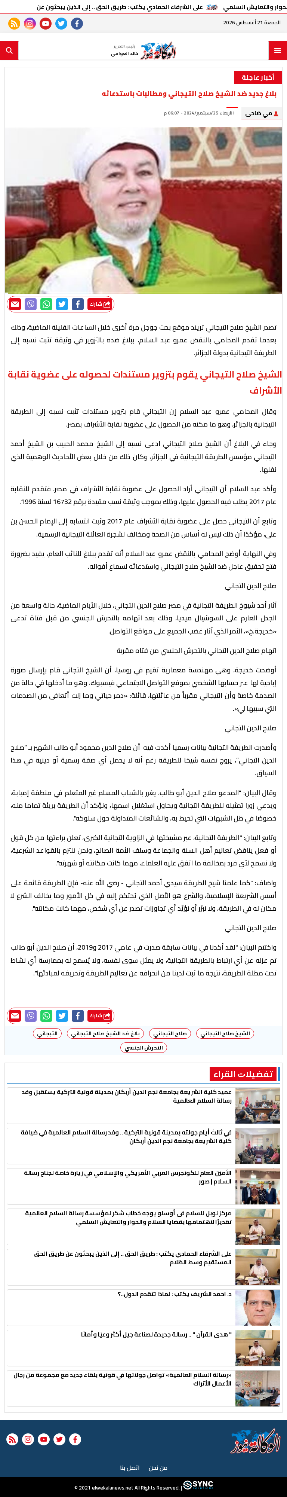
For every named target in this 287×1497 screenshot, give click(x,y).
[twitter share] (62, 304)
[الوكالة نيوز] (256, 1441)
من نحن (158, 1467)
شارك (96, 304)
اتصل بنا (130, 1467)
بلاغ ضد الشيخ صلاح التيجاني (105, 1033)
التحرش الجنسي (143, 1048)
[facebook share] (78, 304)
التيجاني (47, 1033)
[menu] (277, 50)
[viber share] (31, 304)
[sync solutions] (197, 1488)
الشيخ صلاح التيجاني (225, 1033)
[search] (9, 50)
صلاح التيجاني (170, 1033)
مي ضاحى (259, 113)
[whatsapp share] (46, 304)
